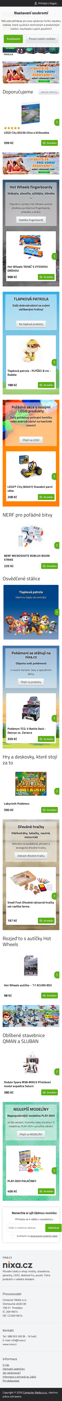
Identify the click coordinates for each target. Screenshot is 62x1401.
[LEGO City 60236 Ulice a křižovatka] (31, 113)
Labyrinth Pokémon (16, 803)
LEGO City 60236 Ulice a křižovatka (26, 132)
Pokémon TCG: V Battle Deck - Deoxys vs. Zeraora (26, 730)
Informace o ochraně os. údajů (19, 1377)
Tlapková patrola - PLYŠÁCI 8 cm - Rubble (29, 373)
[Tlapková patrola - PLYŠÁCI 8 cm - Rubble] (31, 351)
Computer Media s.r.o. (35, 1392)
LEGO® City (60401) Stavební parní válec (30, 489)
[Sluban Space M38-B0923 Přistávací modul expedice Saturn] (31, 1063)
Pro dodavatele (11, 1381)
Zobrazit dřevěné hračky (31, 856)
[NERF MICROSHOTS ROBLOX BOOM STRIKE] (31, 536)
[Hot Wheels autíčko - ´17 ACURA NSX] (31, 966)
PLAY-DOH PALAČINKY (21, 1181)
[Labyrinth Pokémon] (31, 784)
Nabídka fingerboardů (31, 220)
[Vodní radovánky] (31, 72)
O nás (6, 1365)
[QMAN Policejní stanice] (31, 1016)
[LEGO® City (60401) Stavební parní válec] (31, 467)
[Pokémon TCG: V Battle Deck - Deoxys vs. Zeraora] (31, 709)
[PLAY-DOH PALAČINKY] (31, 1161)
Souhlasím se (37, 1236)
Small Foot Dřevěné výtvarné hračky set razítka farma (30, 904)
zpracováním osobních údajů (44, 1236)
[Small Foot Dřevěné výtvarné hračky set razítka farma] (31, 883)
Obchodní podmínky (14, 1369)
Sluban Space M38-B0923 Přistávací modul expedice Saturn (27, 1084)
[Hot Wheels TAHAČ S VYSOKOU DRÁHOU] (31, 247)
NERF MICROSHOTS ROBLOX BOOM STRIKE (27, 558)
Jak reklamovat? (12, 1373)
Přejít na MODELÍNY (31, 1134)
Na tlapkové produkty (31, 324)
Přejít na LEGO (31, 440)
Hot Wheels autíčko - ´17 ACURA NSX (28, 985)
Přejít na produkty (31, 682)
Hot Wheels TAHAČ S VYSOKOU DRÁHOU (27, 268)
